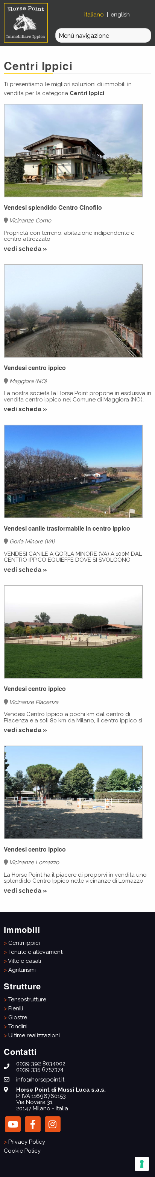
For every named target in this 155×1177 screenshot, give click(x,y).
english (120, 14)
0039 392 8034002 (40, 1063)
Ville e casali (24, 961)
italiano (94, 14)
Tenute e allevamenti (36, 952)
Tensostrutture (27, 999)
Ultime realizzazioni (34, 1035)
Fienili (15, 1008)
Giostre (17, 1017)
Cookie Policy (22, 1150)
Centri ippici (24, 943)
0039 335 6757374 (40, 1069)
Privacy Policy (26, 1141)
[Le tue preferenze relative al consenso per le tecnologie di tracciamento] (142, 1164)
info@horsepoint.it (40, 1079)
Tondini (17, 1026)
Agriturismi (22, 970)
